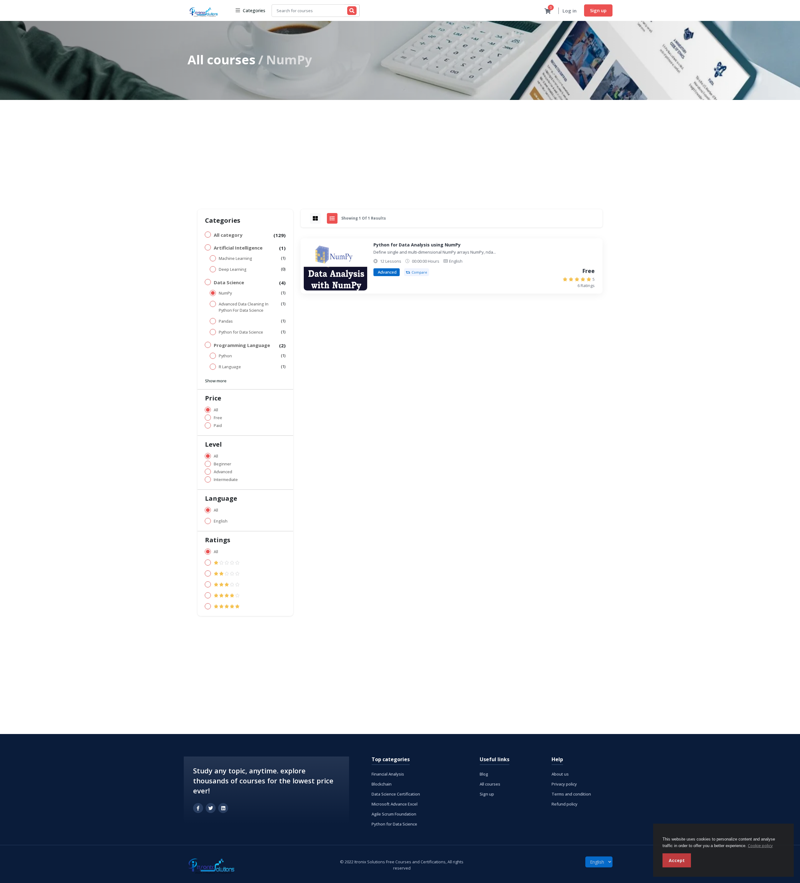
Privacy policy (564, 784)
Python (225, 356)
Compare (419, 272)
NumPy (225, 293)
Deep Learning (233, 269)
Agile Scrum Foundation (394, 814)
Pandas (226, 321)
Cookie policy (760, 845)
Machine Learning (235, 258)
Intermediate (226, 479)
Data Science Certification (396, 794)
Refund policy (565, 804)
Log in (569, 10)
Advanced (223, 471)
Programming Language (242, 345)
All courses (222, 59)
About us (560, 774)
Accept (677, 860)
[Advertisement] (400, 147)
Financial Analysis (388, 774)
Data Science (229, 282)
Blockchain (382, 784)
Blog (484, 774)
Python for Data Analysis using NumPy (417, 245)
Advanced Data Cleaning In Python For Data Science (243, 307)
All (216, 410)
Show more (216, 381)
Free (218, 417)
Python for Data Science (241, 332)
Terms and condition (571, 794)
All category (228, 235)
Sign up (598, 10)
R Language (230, 367)
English (221, 521)
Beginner (222, 464)
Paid (218, 425)
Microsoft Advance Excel (395, 804)
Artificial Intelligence (238, 248)
